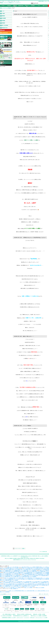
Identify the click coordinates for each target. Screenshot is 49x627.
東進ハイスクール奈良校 (40, 587)
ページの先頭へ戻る (43, 551)
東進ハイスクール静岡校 (28, 587)
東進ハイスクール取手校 (17, 587)
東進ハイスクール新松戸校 (23, 585)
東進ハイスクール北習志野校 (4, 585)
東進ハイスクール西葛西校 (13, 570)
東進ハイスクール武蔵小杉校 (4, 580)
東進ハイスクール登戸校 (35, 579)
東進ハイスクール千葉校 (32, 585)
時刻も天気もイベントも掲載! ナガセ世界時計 (39, 615)
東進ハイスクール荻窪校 (4, 571)
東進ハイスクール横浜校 (14, 580)
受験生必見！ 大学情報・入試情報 (39, 614)
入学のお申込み (41, 558)
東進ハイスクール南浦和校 (40, 582)
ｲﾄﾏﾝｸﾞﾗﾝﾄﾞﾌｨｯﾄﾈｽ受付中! (6, 607)
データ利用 (45, 617)
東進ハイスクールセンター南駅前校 (5, 579)
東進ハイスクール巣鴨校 (31, 571)
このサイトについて (20, 617)
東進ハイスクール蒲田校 (17, 572)
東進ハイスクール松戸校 (12, 586)
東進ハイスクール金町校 (16, 569)
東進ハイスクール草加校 (23, 582)
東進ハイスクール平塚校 (44, 579)
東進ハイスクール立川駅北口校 (5, 575)
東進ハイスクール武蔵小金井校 (22, 576)
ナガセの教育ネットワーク (5, 594)
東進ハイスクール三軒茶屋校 (35, 572)
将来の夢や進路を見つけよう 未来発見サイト (21, 615)
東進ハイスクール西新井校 (4, 570)
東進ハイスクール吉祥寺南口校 (27, 574)
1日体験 (14, 559)
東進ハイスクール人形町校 (14, 568)
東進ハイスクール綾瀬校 (8, 569)
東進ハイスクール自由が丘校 (13, 573)
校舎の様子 (23, 555)
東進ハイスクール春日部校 (24, 581)
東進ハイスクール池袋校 (44, 570)
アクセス (19, 555)
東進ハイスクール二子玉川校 (13, 574)
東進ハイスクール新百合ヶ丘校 (38, 590)
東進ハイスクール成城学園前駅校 (24, 573)
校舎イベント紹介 (41, 555)
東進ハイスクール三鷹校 (12, 576)
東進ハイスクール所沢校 (31, 582)
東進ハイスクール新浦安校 (14, 585)
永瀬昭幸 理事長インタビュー (43, 1)
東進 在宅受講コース (14, 588)
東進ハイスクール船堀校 (22, 570)
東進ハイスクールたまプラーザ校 (17, 579)
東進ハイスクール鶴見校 (27, 579)
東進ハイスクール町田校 (4, 576)
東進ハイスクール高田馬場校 (4, 568)
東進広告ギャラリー (19, 559)
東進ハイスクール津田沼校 (41, 585)
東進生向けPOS (32, 558)
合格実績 (18, 558)
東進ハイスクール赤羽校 (26, 568)
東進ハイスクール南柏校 (21, 586)
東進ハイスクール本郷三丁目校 (36, 568)
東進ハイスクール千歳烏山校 (35, 573)
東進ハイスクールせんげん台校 (13, 582)
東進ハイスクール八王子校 (31, 575)
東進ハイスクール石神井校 (22, 571)
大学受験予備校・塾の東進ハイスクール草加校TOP (9, 555)
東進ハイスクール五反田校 (25, 572)
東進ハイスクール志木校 (4, 582)
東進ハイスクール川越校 (42, 581)
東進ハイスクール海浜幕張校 (4, 591)
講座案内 (11, 558)
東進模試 (22, 558)
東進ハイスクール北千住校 (33, 569)
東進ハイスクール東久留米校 (41, 575)
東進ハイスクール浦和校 (7, 581)
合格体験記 (46, 555)
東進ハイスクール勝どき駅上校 (27, 590)
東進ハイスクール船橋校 (4, 586)
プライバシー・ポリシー (27, 559)
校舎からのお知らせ (28, 555)
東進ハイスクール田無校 (14, 575)
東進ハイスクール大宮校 (16, 581)
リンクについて (26, 617)
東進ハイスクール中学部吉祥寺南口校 (15, 590)
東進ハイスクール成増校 (39, 571)
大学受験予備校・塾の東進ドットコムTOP (8, 617)
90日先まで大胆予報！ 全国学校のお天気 (24, 614)
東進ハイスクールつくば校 (8, 587)
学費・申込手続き (27, 558)
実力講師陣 (15, 558)
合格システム (7, 558)
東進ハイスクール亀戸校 (24, 569)
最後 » (23, 548)
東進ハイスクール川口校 (33, 581)
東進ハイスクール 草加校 (5, 8)
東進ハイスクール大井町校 (8, 572)
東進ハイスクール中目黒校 (4, 574)
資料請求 (37, 558)
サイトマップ (34, 559)
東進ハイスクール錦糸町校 (42, 569)
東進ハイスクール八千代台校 (30, 586)
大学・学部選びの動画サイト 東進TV (9, 614)
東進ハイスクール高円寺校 (12, 571)
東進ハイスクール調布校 (23, 575)
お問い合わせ (32, 617)
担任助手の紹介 (34, 555)
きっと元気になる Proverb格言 (6, 615)
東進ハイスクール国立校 (37, 574)
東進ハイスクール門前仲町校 (31, 570)
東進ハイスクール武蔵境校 (31, 576)
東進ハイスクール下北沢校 (4, 573)
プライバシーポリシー (39, 617)
